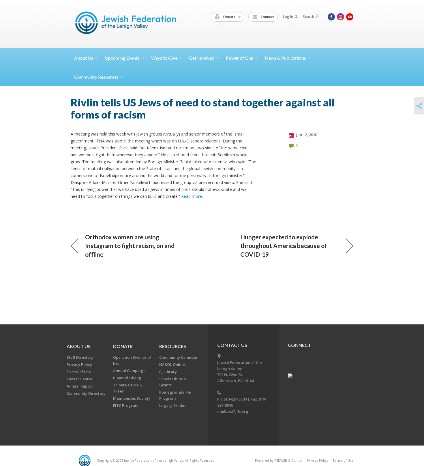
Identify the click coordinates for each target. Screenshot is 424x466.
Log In (288, 16)
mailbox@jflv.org (232, 411)
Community (96, 77)
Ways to (164, 58)
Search (308, 16)
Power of (239, 58)
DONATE (123, 346)
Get (201, 58)
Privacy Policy (79, 364)
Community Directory (86, 393)
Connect (267, 16)
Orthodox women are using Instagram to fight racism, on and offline (130, 245)
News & (285, 58)
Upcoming (122, 58)
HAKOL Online (172, 364)
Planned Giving (127, 377)
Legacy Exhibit (172, 405)
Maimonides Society (131, 398)
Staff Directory (80, 357)
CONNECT (299, 345)
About (83, 58)
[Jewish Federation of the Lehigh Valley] (127, 24)
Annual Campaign (129, 370)
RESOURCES (172, 346)
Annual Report (80, 386)
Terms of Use (79, 371)
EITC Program (125, 405)
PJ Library (168, 371)
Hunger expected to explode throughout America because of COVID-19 (283, 245)
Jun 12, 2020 (306, 134)
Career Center (80, 379)
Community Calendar (178, 357)
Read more (191, 196)
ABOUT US (79, 346)
